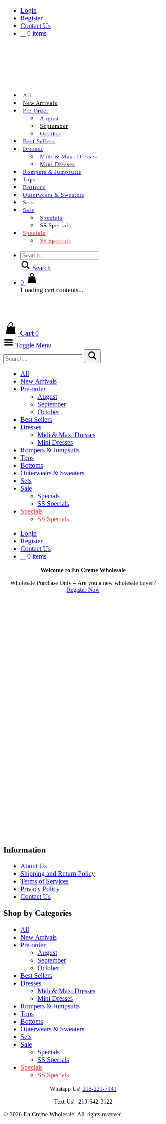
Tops (29, 179)
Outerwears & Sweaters (53, 195)
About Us (33, 866)
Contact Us (35, 25)
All (27, 95)
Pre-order (36, 110)
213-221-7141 (100, 1089)
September (54, 126)
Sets (28, 202)
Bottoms (34, 187)
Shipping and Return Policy (57, 873)
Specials (51, 218)
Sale (28, 210)
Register (31, 18)
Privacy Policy (40, 888)
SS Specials (55, 225)
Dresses (33, 149)
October (50, 133)
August (49, 118)
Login (28, 10)
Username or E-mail (31, 610)
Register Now (83, 590)
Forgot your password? (83, 733)
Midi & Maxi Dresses (68, 156)
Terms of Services (44, 881)
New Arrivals (40, 103)
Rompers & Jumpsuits (52, 172)
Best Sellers (39, 141)
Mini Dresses (57, 164)
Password (16, 646)
